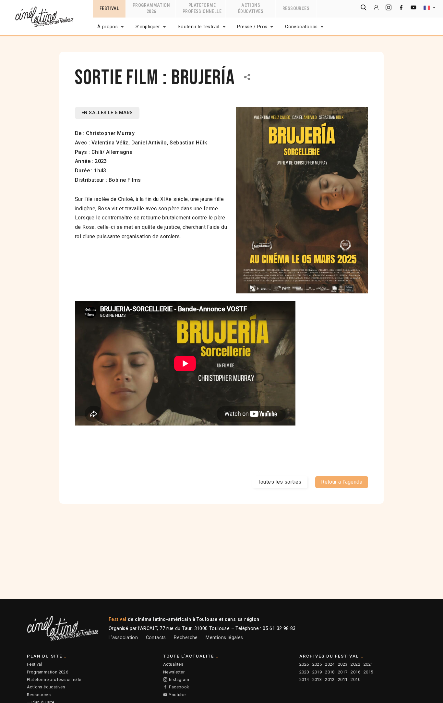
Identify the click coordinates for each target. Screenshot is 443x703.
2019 (317, 672)
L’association (123, 637)
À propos (107, 27)
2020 (304, 672)
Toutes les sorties (280, 482)
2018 (330, 672)
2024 (330, 664)
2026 (304, 664)
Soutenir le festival (199, 27)
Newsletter (174, 672)
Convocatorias (301, 27)
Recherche (186, 637)
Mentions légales (224, 637)
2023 (343, 664)
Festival (34, 664)
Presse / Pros (252, 27)
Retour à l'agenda (341, 482)
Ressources (39, 694)
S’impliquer (148, 27)
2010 (355, 679)
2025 (317, 664)
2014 (304, 679)
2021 (368, 664)
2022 (355, 664)
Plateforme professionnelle (54, 679)
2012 (330, 679)
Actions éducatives (46, 686)
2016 (355, 672)
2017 (343, 672)
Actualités (173, 664)
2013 (317, 679)
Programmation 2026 (47, 672)
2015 (368, 672)
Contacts (156, 637)
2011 (343, 679)
